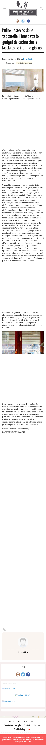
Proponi (37, 725)
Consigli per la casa (24, 63)
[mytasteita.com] (9, 702)
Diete (32, 721)
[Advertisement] (23, 124)
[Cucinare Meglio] (23, 695)
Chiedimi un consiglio (12, 725)
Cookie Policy (19, 729)
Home (11, 721)
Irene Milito (28, 59)
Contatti (27, 725)
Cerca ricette (22, 721)
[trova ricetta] (8, 689)
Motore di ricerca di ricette (9, 683)
